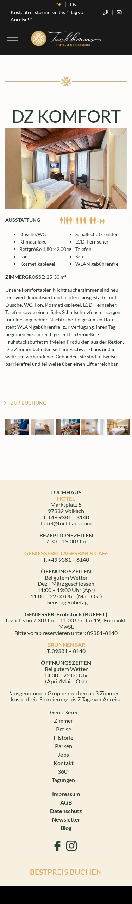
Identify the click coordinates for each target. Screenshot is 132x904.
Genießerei (63, 712)
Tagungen (63, 779)
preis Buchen (66, 872)
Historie (63, 737)
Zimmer (63, 720)
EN (73, 4)
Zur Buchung (28, 403)
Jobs (63, 754)
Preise (63, 729)
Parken (63, 746)
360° (63, 771)
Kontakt (64, 763)
